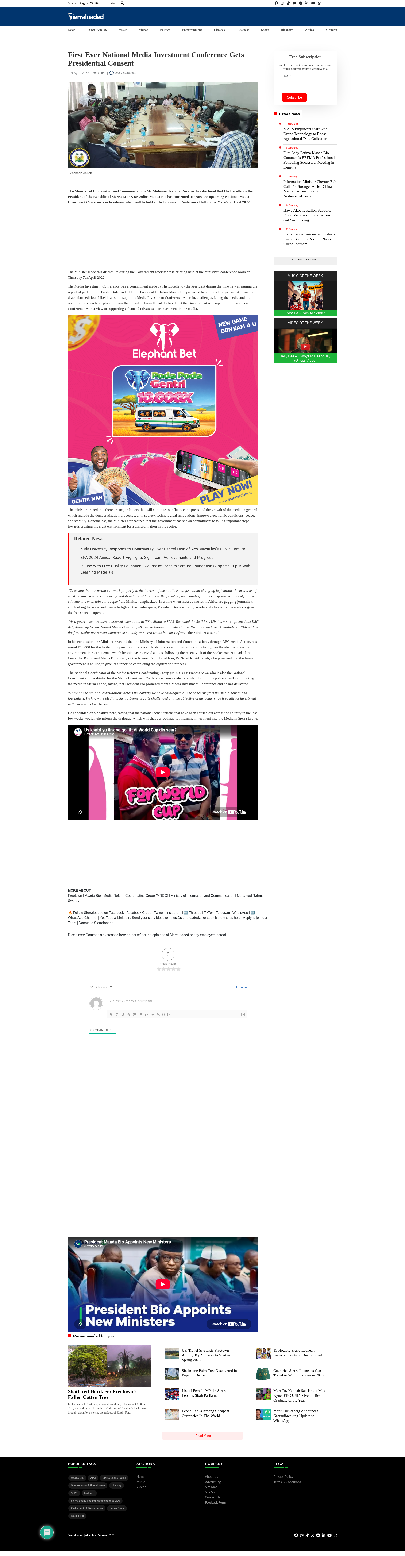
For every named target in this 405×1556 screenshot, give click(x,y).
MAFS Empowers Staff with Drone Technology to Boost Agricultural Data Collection (305, 134)
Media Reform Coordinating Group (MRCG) (136, 895)
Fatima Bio (77, 1515)
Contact (112, 3)
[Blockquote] (146, 1014)
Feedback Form (215, 1502)
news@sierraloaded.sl (185, 918)
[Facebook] (276, 3)
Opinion (331, 29)
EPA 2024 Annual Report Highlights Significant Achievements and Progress (146, 557)
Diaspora (287, 29)
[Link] (158, 1014)
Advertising (213, 1482)
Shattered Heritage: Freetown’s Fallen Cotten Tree (102, 1394)
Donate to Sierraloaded (96, 923)
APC (93, 1477)
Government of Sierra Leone (88, 1485)
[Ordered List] (135, 1014)
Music (123, 29)
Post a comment (124, 72)
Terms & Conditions (287, 1482)
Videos (143, 29)
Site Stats (211, 1492)
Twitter (159, 912)
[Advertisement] (260, 16)
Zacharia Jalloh (81, 173)
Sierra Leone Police (114, 1477)
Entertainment (192, 29)
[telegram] (300, 3)
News (71, 29)
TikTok (208, 912)
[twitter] (294, 3)
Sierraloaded (93, 912)
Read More (203, 1435)
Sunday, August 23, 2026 (84, 3)
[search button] (122, 3)
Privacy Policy (283, 1476)
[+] (169, 1014)
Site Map (211, 1487)
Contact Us (212, 1497)
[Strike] (129, 1014)
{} (163, 1014)
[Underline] (123, 1014)
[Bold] (111, 1014)
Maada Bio (93, 895)
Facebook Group (138, 912)
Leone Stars (117, 1508)
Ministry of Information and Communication (203, 895)
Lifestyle (220, 29)
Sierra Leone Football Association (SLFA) (95, 1500)
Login (243, 987)
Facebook (116, 912)
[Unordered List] (140, 1014)
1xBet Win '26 (97, 29)
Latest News (290, 114)
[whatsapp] (319, 3)
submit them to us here (224, 918)
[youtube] (313, 3)
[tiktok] (288, 3)
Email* (287, 76)
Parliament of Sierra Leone (87, 1508)
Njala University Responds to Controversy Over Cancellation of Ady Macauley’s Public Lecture (162, 549)
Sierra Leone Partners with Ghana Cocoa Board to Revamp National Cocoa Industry (309, 239)
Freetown (75, 895)
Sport (265, 29)
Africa (309, 29)
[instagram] (282, 3)
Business (243, 29)
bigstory (117, 1485)
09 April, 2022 (79, 73)
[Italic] (117, 1014)
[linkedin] (306, 3)
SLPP (74, 1493)
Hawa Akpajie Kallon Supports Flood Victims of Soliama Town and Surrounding (308, 215)
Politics (165, 29)
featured (89, 1493)
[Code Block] (152, 1014)
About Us (211, 1476)
